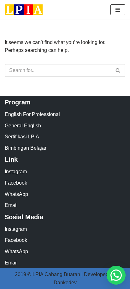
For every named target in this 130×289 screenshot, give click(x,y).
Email (11, 205)
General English (23, 125)
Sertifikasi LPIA (22, 136)
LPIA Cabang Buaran (56, 274)
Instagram (16, 171)
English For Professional (32, 114)
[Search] (118, 70)
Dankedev (65, 282)
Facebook (16, 183)
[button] (116, 275)
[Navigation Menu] (117, 9)
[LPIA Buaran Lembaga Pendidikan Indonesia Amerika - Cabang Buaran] (24, 9)
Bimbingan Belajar (25, 148)
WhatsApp (16, 194)
